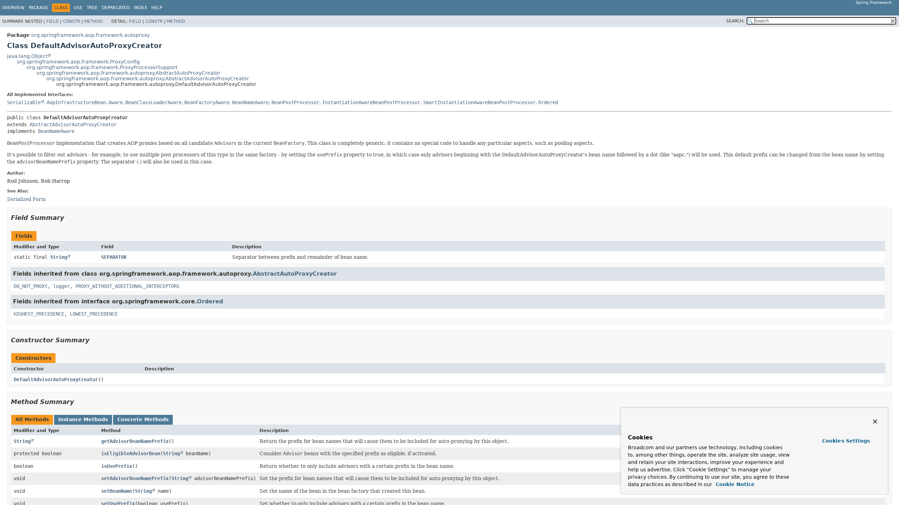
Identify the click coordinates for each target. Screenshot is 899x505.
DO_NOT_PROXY (30, 286)
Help (156, 7)
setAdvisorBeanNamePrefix (135, 478)
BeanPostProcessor (295, 102)
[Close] (875, 421)
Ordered (548, 102)
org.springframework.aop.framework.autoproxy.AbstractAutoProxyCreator (129, 73)
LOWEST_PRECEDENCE (94, 314)
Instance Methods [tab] (83, 419)
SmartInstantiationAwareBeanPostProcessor (479, 102)
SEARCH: (735, 21)
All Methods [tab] (32, 419)
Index (140, 7)
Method (93, 21)
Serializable (24, 102)
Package (38, 7)
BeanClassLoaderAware (153, 102)
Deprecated (116, 7)
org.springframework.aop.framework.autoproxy (90, 35)
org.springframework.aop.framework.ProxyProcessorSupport (102, 67)
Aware (116, 102)
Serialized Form (26, 199)
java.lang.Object (27, 56)
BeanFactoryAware (206, 102)
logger (61, 286)
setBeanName (116, 491)
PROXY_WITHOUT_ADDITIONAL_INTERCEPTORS (127, 286)
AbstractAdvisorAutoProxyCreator (73, 124)
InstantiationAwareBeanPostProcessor (371, 102)
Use (78, 7)
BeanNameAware (250, 102)
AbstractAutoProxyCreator (295, 273)
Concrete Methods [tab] (143, 419)
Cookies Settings (846, 441)
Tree (92, 7)
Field (52, 21)
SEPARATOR (113, 257)
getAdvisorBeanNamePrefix (135, 441)
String (58, 257)
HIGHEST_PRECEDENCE (39, 314)
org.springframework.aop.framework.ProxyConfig (78, 62)
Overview (13, 7)
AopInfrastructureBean (76, 102)
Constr (71, 21)
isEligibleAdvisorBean (130, 453)
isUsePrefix (116, 466)
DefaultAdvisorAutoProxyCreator (56, 379)
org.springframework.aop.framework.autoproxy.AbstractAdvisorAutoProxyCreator (147, 78)
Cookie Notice (734, 484)
